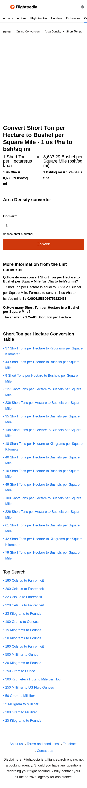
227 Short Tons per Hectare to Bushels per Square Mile (43, 392)
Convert (43, 244)
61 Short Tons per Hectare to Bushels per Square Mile (42, 528)
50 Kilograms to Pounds (23, 638)
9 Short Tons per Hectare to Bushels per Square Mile (41, 378)
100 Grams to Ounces (22, 622)
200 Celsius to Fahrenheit (24, 589)
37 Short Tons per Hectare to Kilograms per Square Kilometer (44, 351)
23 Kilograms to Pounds (23, 614)
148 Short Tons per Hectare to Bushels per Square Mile (43, 433)
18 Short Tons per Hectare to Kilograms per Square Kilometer (44, 447)
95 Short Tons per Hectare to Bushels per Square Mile (42, 419)
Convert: (10, 216)
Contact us (45, 751)
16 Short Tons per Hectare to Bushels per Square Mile (42, 474)
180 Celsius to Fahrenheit (24, 580)
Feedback (70, 744)
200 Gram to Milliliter (21, 712)
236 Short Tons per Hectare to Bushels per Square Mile (43, 406)
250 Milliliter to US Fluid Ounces (29, 687)
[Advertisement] (43, 80)
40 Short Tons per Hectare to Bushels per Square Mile (42, 460)
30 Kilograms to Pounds (23, 663)
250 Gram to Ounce (20, 671)
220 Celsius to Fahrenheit (24, 605)
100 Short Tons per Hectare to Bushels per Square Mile (43, 501)
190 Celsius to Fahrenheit (24, 646)
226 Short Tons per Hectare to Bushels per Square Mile (43, 515)
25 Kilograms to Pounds (23, 720)
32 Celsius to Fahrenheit (23, 597)
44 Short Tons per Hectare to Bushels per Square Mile (42, 365)
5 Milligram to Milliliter (21, 704)
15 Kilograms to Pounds (23, 630)
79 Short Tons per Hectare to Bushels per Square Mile (42, 555)
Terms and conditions (43, 744)
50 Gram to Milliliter (20, 696)
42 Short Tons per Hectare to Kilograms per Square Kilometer (44, 542)
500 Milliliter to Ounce (21, 654)
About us (16, 744)
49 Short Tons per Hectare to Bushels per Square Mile (42, 487)
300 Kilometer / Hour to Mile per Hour (33, 679)
